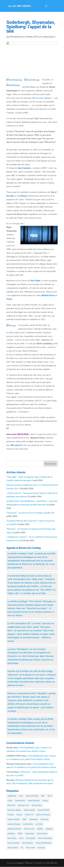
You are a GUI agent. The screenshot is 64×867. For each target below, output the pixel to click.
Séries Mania (13, 847)
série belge (30, 838)
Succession (12, 838)
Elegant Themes (24, 862)
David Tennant (34, 800)
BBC (43, 795)
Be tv (50, 795)
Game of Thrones (43, 814)
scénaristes (29, 833)
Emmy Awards (29, 810)
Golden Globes (14, 819)
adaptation (12, 795)
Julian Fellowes (14, 824)
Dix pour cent (23, 805)
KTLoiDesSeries (17, 36)
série (21, 838)
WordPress (51, 862)
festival (11, 814)
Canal (10, 800)
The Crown (30, 847)
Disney (45, 800)
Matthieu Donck (14, 828)
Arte (21, 795)
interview (44, 819)
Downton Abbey (14, 810)
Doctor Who (37, 805)
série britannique (45, 838)
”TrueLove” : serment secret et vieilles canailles (28, 512)
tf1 (22, 847)
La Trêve (39, 824)
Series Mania (42, 833)
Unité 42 (41, 847)
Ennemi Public (43, 810)
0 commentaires (47, 36)
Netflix (40, 828)
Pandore (49, 828)
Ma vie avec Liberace (42, 98)
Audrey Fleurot (32, 795)
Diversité (11, 805)
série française (13, 843)
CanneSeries (20, 800)
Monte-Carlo (29, 828)
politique (11, 833)
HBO (24, 819)
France (19, 814)
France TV (29, 814)
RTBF (20, 833)
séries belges (27, 843)
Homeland (33, 819)
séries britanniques (43, 843)
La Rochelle (28, 824)
